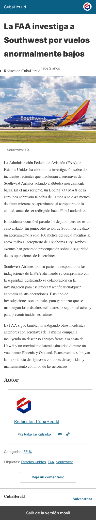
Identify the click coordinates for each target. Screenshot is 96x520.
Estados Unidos (33, 462)
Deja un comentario (48, 477)
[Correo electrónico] (60, 434)
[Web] (68, 434)
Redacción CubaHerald (36, 421)
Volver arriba (82, 499)
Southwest (64, 462)
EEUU (27, 451)
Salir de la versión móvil (48, 512)
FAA (51, 462)
